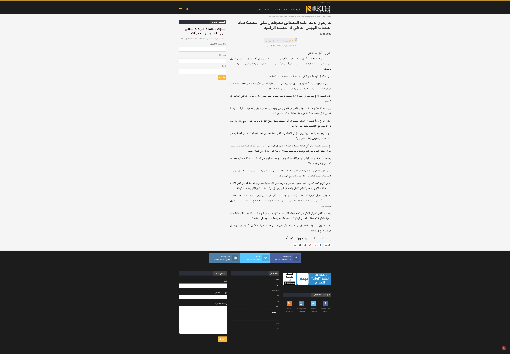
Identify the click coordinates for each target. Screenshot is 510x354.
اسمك (225, 281)
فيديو (267, 9)
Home (329, 2)
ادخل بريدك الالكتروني (218, 44)
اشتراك (222, 77)
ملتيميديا (276, 9)
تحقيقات (277, 307)
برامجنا (277, 323)
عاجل (259, 9)
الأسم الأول (222, 55)
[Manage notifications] (504, 348)
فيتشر (277, 328)
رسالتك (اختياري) (221, 303)
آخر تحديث (295, 9)
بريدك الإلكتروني (221, 292)
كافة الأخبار (276, 279)
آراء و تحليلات (275, 312)
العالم (277, 296)
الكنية (224, 66)
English (322, 2)
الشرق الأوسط (275, 290)
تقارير (286, 9)
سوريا (278, 285)
